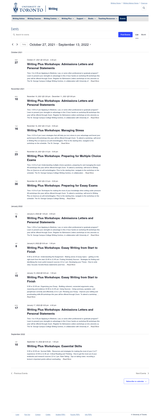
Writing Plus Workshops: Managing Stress (55, 130)
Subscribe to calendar (135, 381)
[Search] (143, 7)
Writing (53, 9)
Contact (38, 414)
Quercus (144, 3)
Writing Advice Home (131, 3)
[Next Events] (17, 44)
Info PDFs (88, 414)
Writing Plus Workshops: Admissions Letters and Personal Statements (60, 66)
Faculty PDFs (75, 414)
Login (17, 414)
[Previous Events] (12, 44)
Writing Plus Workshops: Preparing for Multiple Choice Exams (64, 158)
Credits (48, 414)
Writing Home (116, 3)
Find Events (125, 34)
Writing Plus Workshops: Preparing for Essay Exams (62, 185)
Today (24, 44)
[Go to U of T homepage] (28, 7)
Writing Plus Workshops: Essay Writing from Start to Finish (62, 250)
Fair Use (27, 414)
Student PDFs (60, 414)
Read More (95, 81)
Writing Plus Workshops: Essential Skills (54, 346)
